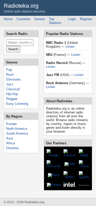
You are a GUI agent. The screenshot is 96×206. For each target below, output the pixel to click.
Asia (9, 138)
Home (8, 19)
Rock (10, 74)
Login (72, 19)
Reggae (11, 99)
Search (13, 49)
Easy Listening (17, 104)
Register (86, 19)
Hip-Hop (12, 94)
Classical (13, 89)
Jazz (9, 84)
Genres (39, 19)
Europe (11, 124)
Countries (23, 19)
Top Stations (55, 21)
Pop (9, 70)
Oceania (12, 148)
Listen (70, 46)
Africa (10, 143)
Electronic (13, 79)
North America (16, 129)
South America (17, 133)
